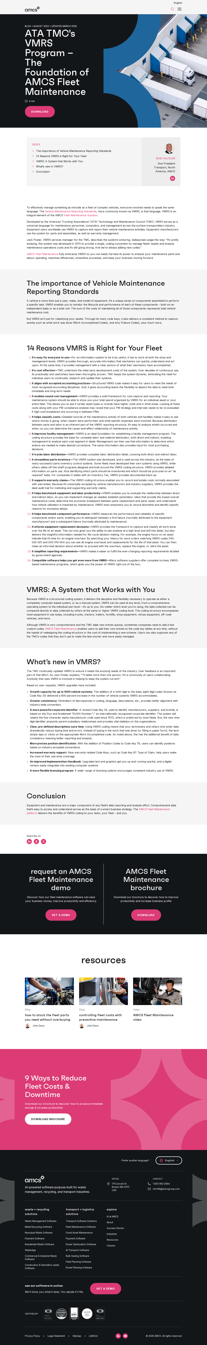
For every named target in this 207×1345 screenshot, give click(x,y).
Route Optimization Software (81, 1244)
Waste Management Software (40, 1221)
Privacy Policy (32, 1335)
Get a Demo (61, 915)
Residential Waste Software (39, 1244)
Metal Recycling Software (38, 1226)
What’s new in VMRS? (49, 166)
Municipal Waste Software (39, 1232)
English (178, 2)
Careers (111, 1245)
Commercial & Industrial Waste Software (41, 1257)
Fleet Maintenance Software (81, 1226)
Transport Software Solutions (81, 1221)
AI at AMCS (112, 1216)
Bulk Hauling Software (77, 1256)
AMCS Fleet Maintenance (42, 254)
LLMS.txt (93, 1335)
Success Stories (115, 1228)
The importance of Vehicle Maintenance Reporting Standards (73, 151)
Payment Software (34, 1238)
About (110, 1222)
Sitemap (77, 1335)
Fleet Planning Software (78, 1261)
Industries (112, 1234)
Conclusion (43, 171)
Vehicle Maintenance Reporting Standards (70, 211)
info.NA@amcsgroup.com (166, 1188)
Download (40, 111)
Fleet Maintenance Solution (81, 215)
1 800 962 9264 (161, 1183)
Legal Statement (56, 1335)
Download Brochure (48, 1119)
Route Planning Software (79, 1267)
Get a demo (105, 1288)
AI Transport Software (77, 1250)
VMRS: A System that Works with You (59, 161)
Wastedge (30, 1250)
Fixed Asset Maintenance (79, 1232)
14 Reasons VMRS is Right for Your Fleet (61, 156)
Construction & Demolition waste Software (42, 1267)
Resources (112, 1239)
